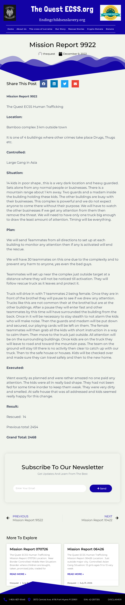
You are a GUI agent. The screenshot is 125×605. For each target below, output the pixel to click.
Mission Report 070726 (29, 549)
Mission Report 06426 (85, 549)
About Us (22, 29)
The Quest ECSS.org (62, 9)
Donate (110, 29)
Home (10, 29)
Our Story (60, 29)
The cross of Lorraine (40, 29)
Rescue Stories (76, 29)
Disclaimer (114, 599)
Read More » (18, 574)
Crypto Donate (95, 29)
